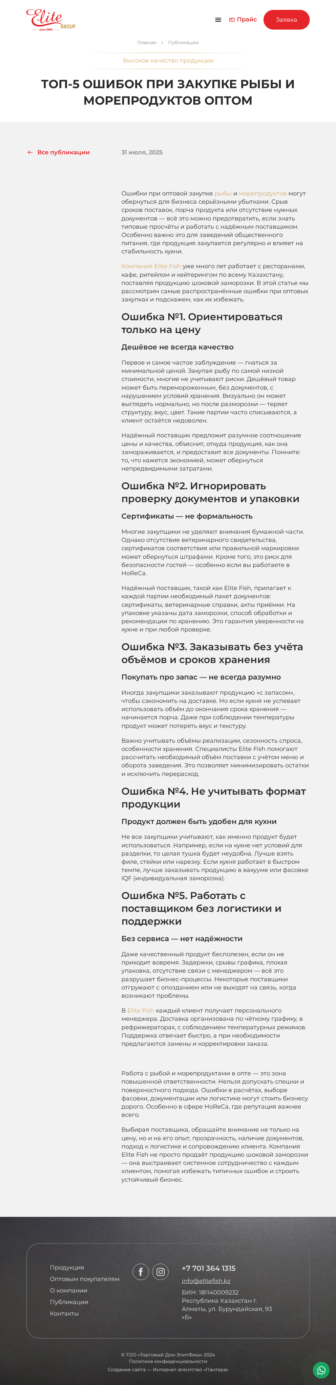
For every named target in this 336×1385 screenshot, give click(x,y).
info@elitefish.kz (206, 1281)
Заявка (286, 19)
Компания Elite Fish (151, 266)
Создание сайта (127, 1369)
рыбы (223, 193)
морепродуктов (263, 193)
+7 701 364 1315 (209, 1268)
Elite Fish (140, 1010)
